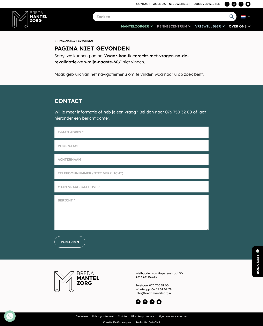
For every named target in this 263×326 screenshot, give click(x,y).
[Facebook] (227, 4)
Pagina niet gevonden (76, 40)
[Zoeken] (231, 16)
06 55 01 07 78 (161, 289)
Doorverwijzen (207, 4)
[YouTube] (248, 4)
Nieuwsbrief (179, 4)
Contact (143, 4)
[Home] (30, 19)
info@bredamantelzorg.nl (154, 293)
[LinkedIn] (241, 4)
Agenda (159, 4)
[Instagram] (234, 4)
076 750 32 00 (159, 285)
